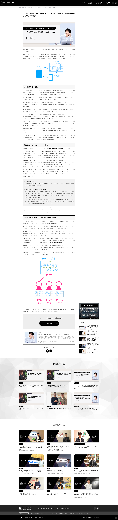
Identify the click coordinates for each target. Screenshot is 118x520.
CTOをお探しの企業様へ (64, 508)
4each (60, 513)
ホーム (20, 7)
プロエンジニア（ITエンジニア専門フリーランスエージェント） (74, 513)
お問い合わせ (41, 517)
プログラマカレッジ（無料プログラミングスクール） (40, 513)
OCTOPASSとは (38, 508)
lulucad (88, 513)
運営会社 (26, 517)
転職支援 (45, 508)
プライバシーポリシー (33, 517)
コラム (23, 7)
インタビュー (51, 508)
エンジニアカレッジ (54, 513)
